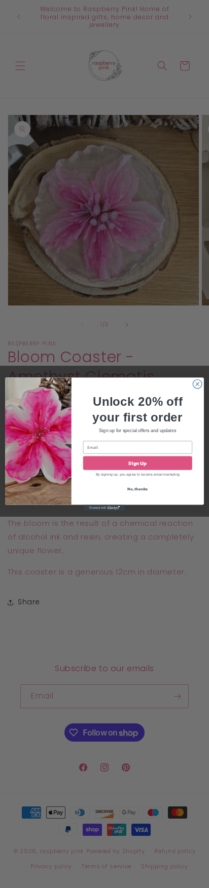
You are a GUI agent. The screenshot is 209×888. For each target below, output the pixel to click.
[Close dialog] (197, 384)
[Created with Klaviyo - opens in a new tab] (104, 508)
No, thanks (137, 489)
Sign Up (137, 463)
